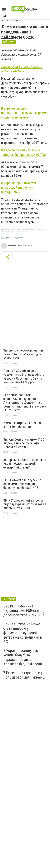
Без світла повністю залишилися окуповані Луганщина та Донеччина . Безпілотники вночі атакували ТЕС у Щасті (24, 402)
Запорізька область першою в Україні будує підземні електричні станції (24, 463)
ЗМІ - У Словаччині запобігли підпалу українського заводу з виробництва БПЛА (24, 504)
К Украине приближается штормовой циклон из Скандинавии (19, 187)
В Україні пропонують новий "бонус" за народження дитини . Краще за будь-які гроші (22, 657)
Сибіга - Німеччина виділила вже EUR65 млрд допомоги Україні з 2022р (24, 610)
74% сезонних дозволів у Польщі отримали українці (24, 675)
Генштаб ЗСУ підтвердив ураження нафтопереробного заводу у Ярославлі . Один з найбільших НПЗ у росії (23, 376)
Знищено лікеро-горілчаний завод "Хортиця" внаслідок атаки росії (23, 354)
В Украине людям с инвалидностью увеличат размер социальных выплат (24, 112)
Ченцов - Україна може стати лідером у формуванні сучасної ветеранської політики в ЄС (22, 633)
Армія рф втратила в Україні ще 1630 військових (23, 425)
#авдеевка (18, 237)
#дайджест (6, 237)
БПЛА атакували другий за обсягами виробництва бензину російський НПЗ (22, 484)
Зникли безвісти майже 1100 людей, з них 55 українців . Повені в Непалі (23, 443)
